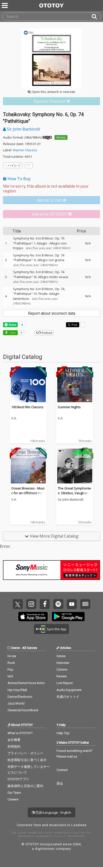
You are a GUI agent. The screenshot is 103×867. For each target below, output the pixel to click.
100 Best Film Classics (27, 407)
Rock (11, 663)
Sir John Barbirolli (23, 129)
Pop (10, 669)
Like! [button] (12, 332)
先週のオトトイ (67, 697)
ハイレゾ (14, 165)
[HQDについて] (47, 137)
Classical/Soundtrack (23, 710)
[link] (51, 101)
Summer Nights (69, 407)
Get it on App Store (33, 617)
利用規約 (14, 746)
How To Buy (18, 178)
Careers (13, 799)
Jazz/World (16, 703)
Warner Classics (25, 150)
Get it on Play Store (68, 617)
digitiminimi (45, 849)
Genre (15, 648)
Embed (46, 332)
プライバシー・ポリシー (25, 753)
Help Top (63, 733)
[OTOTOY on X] (18, 604)
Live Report (64, 683)
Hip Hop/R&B (17, 690)
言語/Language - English (52, 812)
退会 (59, 783)
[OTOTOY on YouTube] (72, 604)
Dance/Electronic (20, 697)
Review (61, 676)
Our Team (14, 792)
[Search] (96, 16)
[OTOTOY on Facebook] (45, 604)
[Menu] (5, 5)
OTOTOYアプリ (18, 779)
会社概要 (14, 740)
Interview (62, 663)
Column (62, 669)
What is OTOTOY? (20, 733)
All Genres (29, 648)
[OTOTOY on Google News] (85, 604)
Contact (62, 770)
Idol (10, 676)
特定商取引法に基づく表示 (27, 760)
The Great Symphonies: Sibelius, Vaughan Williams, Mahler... (74, 493)
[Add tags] (28, 165)
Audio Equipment (69, 690)
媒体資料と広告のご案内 (25, 786)
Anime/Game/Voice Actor (26, 683)
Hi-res (61, 137)
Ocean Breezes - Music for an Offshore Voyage (27, 493)
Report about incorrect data (51, 313)
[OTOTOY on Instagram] (31, 604)
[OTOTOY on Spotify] (58, 604)
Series (61, 656)
